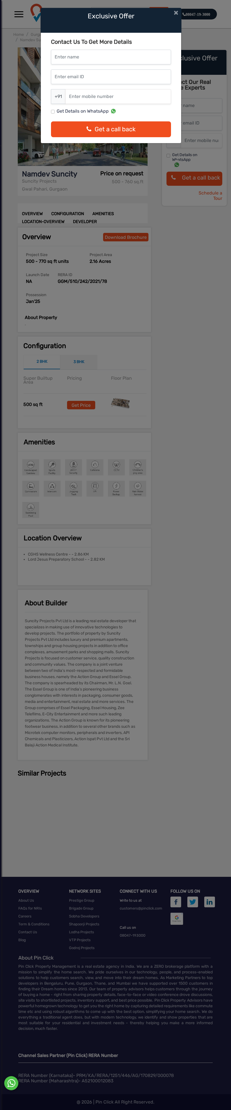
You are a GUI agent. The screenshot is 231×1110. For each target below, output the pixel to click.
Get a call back (115, 129)
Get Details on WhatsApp (83, 111)
